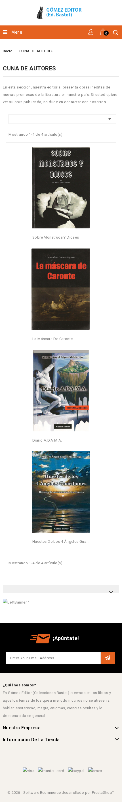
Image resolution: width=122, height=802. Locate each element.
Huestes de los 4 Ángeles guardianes (65, 541)
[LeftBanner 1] (16, 602)
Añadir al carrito (61, 183)
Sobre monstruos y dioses (55, 237)
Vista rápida (86, 153)
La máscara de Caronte (52, 339)
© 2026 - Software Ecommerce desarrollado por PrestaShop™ (60, 792)
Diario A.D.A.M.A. (47, 440)
